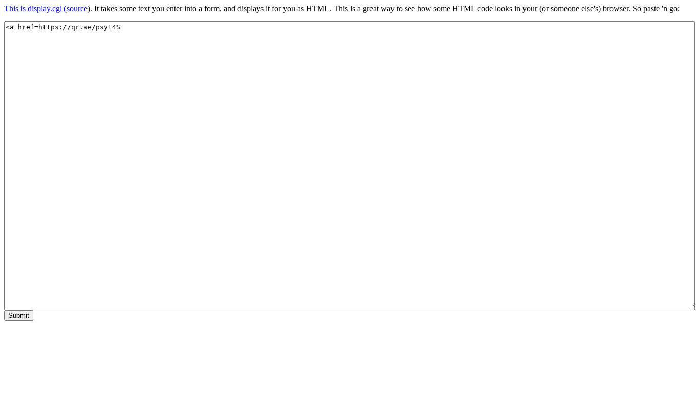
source (77, 8)
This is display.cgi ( (35, 8)
